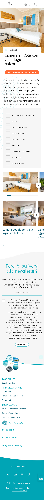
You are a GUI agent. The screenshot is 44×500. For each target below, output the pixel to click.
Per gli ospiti (8, 429)
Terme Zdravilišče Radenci (12, 396)
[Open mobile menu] (40, 4)
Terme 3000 (6, 392)
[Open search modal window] (35, 4)
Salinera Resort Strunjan (11, 413)
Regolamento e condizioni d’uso (18, 488)
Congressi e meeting (12, 445)
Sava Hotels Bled (8, 383)
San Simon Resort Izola (11, 417)
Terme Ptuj (6, 400)
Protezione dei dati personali (26, 338)
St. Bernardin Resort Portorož (14, 409)
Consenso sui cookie (19, 491)
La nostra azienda (10, 437)
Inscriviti (22, 344)
